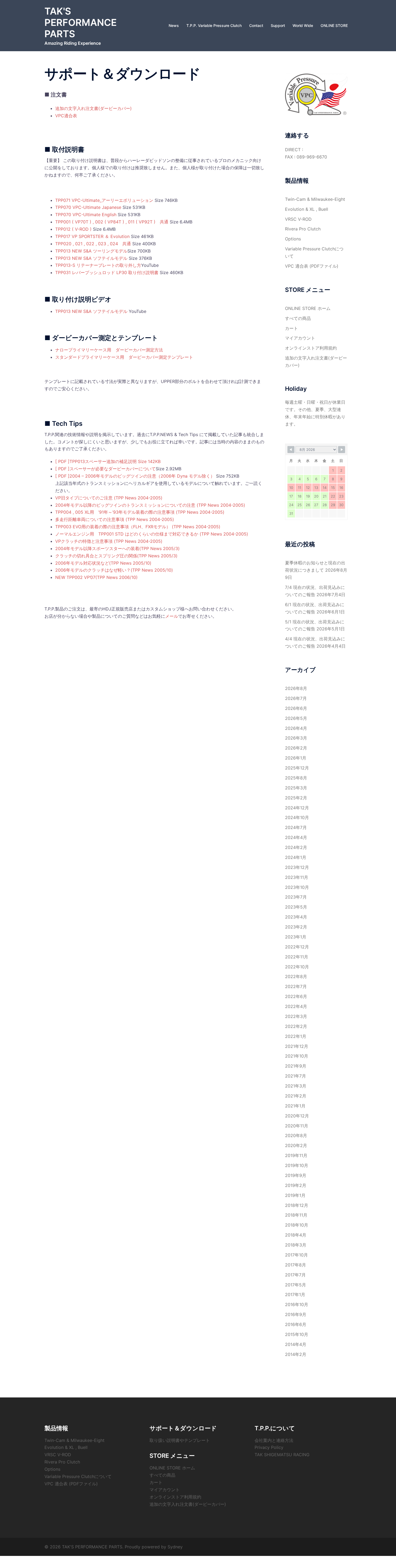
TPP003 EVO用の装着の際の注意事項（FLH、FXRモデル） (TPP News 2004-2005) (137, 526)
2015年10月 (296, 1334)
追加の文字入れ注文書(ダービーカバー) (93, 108)
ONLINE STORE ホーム (308, 308)
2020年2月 (296, 1145)
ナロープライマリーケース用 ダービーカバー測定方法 (109, 350)
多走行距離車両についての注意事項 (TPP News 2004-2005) (114, 519)
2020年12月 (297, 1115)
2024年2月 (296, 847)
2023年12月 (297, 867)
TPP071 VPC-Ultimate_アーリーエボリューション (104, 200)
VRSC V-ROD (298, 219)
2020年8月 (296, 1135)
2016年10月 (296, 1304)
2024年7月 (296, 827)
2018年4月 (295, 1235)
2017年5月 (295, 1284)
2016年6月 (295, 1324)
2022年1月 (295, 1036)
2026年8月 (296, 688)
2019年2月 (295, 1185)
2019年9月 (295, 1175)
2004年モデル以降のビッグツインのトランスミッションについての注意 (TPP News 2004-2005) (150, 505)
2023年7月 (296, 897)
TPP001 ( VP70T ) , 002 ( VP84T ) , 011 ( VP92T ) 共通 (111, 222)
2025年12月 (297, 768)
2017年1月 (295, 1294)
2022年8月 (296, 976)
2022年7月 (296, 986)
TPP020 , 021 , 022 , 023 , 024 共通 (93, 243)
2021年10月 (296, 1056)
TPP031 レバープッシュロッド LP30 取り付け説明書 (106, 272)
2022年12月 (297, 947)
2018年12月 (296, 1205)
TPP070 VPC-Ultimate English (85, 214)
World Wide (303, 25)
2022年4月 (296, 1006)
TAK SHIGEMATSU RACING (282, 1454)
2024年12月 (297, 807)
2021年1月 (295, 1106)
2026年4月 (296, 728)
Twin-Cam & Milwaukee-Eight (315, 199)
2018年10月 (296, 1225)
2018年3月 (295, 1245)
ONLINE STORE (334, 25)
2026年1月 (295, 758)
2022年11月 (296, 956)
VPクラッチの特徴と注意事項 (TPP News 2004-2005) (108, 541)
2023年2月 (296, 927)
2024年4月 (296, 837)
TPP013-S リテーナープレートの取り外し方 (98, 265)
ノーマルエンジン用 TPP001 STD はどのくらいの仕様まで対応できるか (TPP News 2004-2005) (151, 534)
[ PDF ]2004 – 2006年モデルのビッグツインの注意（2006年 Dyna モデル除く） (135, 476)
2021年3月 (295, 1086)
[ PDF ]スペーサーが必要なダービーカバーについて (105, 468)
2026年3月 (296, 738)
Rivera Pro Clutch (303, 229)
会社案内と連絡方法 (274, 1440)
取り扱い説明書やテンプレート (180, 1440)
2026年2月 (296, 748)
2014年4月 (295, 1344)
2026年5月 (296, 718)
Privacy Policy (269, 1447)
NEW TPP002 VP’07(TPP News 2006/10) (96, 577)
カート (291, 328)
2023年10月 (297, 887)
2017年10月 (296, 1255)
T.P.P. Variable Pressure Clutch (214, 25)
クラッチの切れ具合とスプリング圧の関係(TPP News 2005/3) (116, 555)
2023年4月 (296, 917)
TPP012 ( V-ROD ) (73, 229)
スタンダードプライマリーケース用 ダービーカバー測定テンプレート (124, 357)
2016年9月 (295, 1314)
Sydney (175, 1546)
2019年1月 (295, 1195)
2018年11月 (296, 1215)
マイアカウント (300, 338)
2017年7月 (295, 1275)
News (174, 25)
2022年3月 (296, 1016)
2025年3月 (296, 787)
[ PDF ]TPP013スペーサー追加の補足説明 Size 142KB (108, 461)
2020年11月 (296, 1125)
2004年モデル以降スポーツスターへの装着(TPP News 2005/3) (117, 548)
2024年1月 (295, 857)
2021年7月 (295, 1076)
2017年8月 (295, 1265)
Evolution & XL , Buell (306, 209)
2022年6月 (296, 996)
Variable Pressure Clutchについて (78, 1476)
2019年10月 (296, 1165)
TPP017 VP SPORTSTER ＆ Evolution (93, 236)
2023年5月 (296, 907)
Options (293, 238)
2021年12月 (296, 1046)
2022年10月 (297, 966)
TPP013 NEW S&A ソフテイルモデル (91, 258)
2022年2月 (296, 1026)
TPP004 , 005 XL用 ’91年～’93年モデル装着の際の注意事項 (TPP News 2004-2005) (139, 512)
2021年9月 (295, 1066)
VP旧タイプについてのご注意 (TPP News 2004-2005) (108, 497)
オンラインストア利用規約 (311, 348)
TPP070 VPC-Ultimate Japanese (88, 207)
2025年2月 (296, 797)
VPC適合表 (66, 115)
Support (278, 25)
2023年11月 (296, 877)
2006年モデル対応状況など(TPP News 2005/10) (103, 563)
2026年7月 (296, 698)
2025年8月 (296, 778)
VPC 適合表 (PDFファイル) (311, 266)
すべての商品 (298, 318)
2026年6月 (296, 708)
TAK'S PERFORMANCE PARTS (80, 22)
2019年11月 (296, 1155)
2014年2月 (295, 1354)
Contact (256, 25)
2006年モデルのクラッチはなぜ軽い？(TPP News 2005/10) (114, 570)
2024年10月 (297, 817)
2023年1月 (295, 937)
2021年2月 (295, 1096)
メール (171, 616)
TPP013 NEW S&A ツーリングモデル (91, 251)
